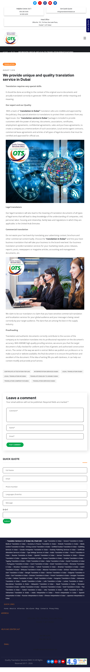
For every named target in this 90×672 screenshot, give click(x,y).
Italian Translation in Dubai (55, 561)
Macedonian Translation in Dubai (17, 584)
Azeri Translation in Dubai (14, 573)
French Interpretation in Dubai (65, 593)
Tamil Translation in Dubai (71, 587)
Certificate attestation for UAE (17, 371)
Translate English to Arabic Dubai (44, 376)
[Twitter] (35, 3)
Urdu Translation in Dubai (53, 590)
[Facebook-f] (45, 3)
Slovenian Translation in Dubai (51, 587)
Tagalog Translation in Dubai (15, 561)
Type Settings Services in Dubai (37, 552)
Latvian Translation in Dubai (73, 581)
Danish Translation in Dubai (75, 561)
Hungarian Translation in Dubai (64, 578)
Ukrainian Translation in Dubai (68, 567)
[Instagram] (40, 3)
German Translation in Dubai (67, 555)
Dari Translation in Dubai (19, 575)
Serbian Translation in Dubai (30, 587)
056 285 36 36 (45, 639)
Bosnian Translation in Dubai (56, 573)
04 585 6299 (24, 14)
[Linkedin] (55, 3)
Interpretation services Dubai (46, 371)
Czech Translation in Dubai (39, 564)
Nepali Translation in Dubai (65, 584)
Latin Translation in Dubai (52, 581)
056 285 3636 (23, 11)
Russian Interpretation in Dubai (32, 595)
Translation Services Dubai (44, 381)
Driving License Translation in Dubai (38, 547)
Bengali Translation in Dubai (35, 573)
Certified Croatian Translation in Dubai (64, 547)
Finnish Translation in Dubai (59, 575)
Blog (13, 52)
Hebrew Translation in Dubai (23, 578)
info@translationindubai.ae (66, 11)
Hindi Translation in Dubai (43, 578)
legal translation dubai (72, 371)
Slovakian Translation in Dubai (23, 567)
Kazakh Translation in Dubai (31, 581)
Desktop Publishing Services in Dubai (62, 550)
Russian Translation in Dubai (22, 555)
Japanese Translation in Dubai (31, 558)
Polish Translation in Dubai (35, 561)
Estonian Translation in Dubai (39, 575)
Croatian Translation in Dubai (73, 558)
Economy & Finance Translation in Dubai (42, 544)
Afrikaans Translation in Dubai (31, 570)
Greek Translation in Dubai (59, 564)
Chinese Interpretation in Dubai (55, 595)
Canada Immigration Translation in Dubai (34, 550)
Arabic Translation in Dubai (59, 552)
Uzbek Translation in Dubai (73, 590)
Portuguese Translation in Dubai (17, 564)
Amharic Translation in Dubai (73, 570)
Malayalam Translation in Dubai (42, 584)
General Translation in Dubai (73, 541)
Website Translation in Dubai (68, 544)
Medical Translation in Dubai (15, 544)
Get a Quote (88, 25)
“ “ (35, 118)
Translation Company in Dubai (16, 381)
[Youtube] (50, 3)
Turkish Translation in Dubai (46, 567)
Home (5, 52)
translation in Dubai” (30, 111)
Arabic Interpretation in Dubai (42, 593)
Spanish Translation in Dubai (44, 555)
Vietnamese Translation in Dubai (17, 593)
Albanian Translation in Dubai (52, 570)
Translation (9, 64)
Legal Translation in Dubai (15, 376)
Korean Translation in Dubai (52, 558)
